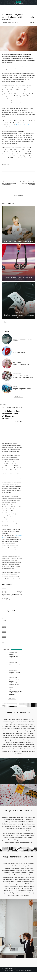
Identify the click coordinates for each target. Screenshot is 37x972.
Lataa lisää (17, 396)
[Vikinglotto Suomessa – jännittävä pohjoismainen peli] (18, 300)
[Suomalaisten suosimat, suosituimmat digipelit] (18, 224)
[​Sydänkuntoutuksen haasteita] (7, 363)
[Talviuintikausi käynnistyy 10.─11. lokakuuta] (7, 339)
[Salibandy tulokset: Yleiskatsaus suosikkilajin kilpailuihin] (18, 262)
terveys (6, 9)
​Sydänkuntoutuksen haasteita (21, 364)
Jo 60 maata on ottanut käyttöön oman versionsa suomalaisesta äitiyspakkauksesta (9, 183)
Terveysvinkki (18, 238)
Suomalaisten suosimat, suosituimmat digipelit (18, 241)
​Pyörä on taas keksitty (19, 352)
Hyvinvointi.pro (7, 22)
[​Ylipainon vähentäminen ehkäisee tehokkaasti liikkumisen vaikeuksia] (7, 388)
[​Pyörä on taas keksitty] (7, 351)
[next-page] (5, 322)
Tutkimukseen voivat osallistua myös (25, 124)
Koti (3, 9)
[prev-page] (3, 322)
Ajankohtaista (17, 337)
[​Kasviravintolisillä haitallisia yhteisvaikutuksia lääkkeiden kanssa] (7, 376)
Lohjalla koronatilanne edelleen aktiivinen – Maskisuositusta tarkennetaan (27, 183)
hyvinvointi (18, 275)
